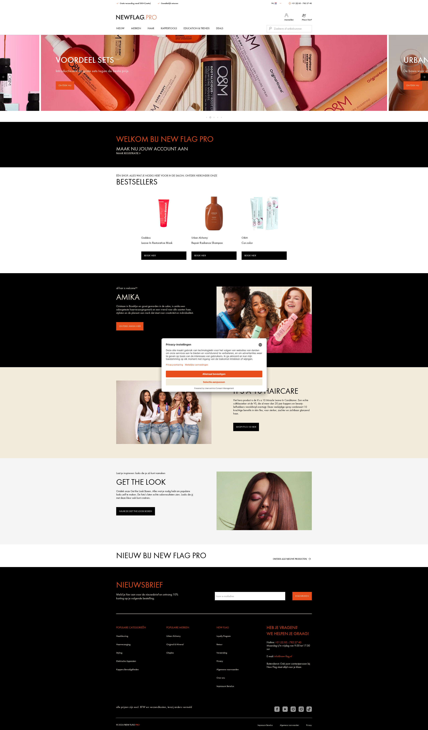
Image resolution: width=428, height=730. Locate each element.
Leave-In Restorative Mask (157, 243)
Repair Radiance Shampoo (207, 243)
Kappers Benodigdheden (127, 669)
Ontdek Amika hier (130, 326)
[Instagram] (293, 709)
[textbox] (277, 3)
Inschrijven (302, 596)
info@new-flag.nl (283, 656)
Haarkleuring (122, 636)
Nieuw (120, 28)
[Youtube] (285, 709)
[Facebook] (277, 709)
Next (424, 77)
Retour (219, 644)
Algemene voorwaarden (228, 669)
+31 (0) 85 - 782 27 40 (301, 3)
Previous (4, 77)
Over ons (221, 677)
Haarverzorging (123, 644)
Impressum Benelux (225, 686)
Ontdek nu (65, 85)
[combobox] (277, 3)
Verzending (222, 652)
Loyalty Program (224, 636)
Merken (136, 28)
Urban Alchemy (173, 636)
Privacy (220, 661)
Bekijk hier (150, 255)
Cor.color (247, 243)
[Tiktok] (309, 709)
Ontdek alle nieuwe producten (290, 559)
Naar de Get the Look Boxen (135, 511)
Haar (151, 28)
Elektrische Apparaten (126, 661)
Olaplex (170, 652)
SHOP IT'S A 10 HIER (246, 426)
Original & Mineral (175, 644)
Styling (119, 652)
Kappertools (169, 28)
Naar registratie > (128, 153)
